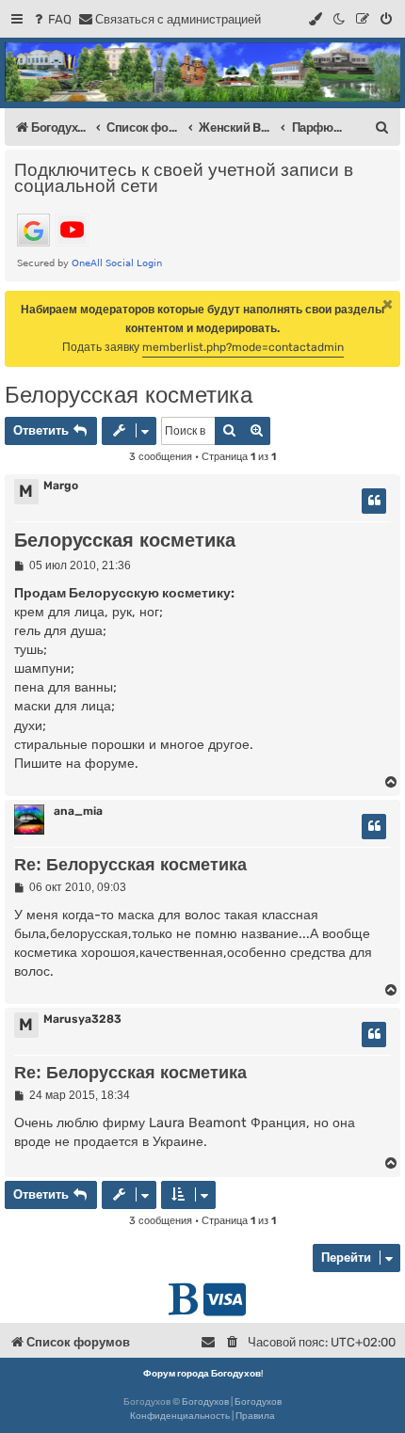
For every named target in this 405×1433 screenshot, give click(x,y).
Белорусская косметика (128, 394)
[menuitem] (51, 19)
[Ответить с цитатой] (374, 501)
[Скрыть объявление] (388, 304)
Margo (60, 485)
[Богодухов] (202, 72)
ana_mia (78, 811)
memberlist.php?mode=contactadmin (243, 347)
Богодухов (205, 1402)
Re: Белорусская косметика (130, 864)
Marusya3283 (82, 1019)
